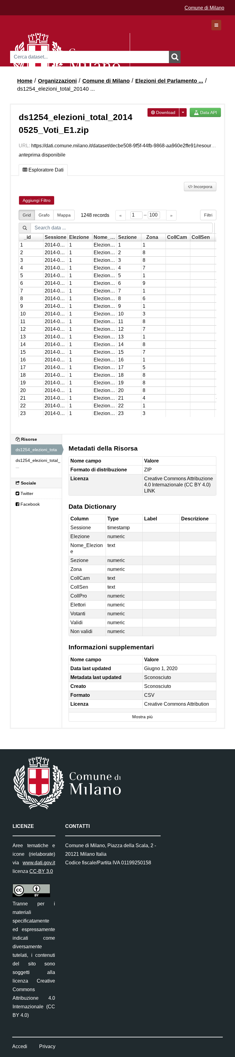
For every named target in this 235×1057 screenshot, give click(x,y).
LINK (149, 490)
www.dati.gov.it (39, 862)
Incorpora (202, 186)
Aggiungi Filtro (36, 200)
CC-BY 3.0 (41, 871)
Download (165, 112)
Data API (208, 112)
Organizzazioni (57, 81)
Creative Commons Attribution (176, 704)
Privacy (47, 1046)
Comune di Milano (204, 7)
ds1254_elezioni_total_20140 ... (56, 89)
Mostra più (142, 717)
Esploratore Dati (45, 169)
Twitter (26, 493)
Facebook (29, 504)
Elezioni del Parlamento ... (169, 81)
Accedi (19, 1046)
